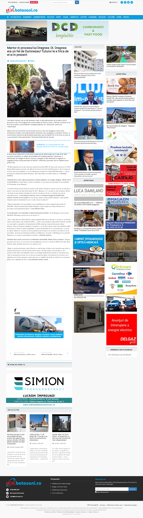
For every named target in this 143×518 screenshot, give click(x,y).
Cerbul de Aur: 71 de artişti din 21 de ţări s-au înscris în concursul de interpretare (38, 437)
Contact (102, 505)
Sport (58, 17)
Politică (32, 61)
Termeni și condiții (50, 512)
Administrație (39, 17)
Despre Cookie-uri (81, 512)
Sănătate (74, 17)
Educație (102, 17)
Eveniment (27, 17)
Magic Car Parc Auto (59, 487)
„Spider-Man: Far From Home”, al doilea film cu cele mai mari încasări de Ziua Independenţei (61, 437)
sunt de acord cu (113, 492)
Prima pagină (93, 505)
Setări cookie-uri (93, 512)
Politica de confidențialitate (119, 492)
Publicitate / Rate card (114, 505)
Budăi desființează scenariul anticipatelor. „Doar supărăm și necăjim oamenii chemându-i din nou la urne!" (88, 174)
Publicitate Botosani (59, 490)
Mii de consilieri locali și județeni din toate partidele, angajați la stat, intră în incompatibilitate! (87, 75)
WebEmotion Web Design (61, 484)
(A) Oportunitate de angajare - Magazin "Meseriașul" (121, 127)
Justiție (84, 17)
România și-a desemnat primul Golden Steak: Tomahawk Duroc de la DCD (88, 229)
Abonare (133, 489)
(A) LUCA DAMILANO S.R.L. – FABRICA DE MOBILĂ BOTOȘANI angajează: (88, 204)
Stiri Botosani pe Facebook (119, 354)
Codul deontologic (130, 505)
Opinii (119, 17)
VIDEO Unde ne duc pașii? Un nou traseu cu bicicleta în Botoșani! (121, 65)
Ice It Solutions (57, 493)
